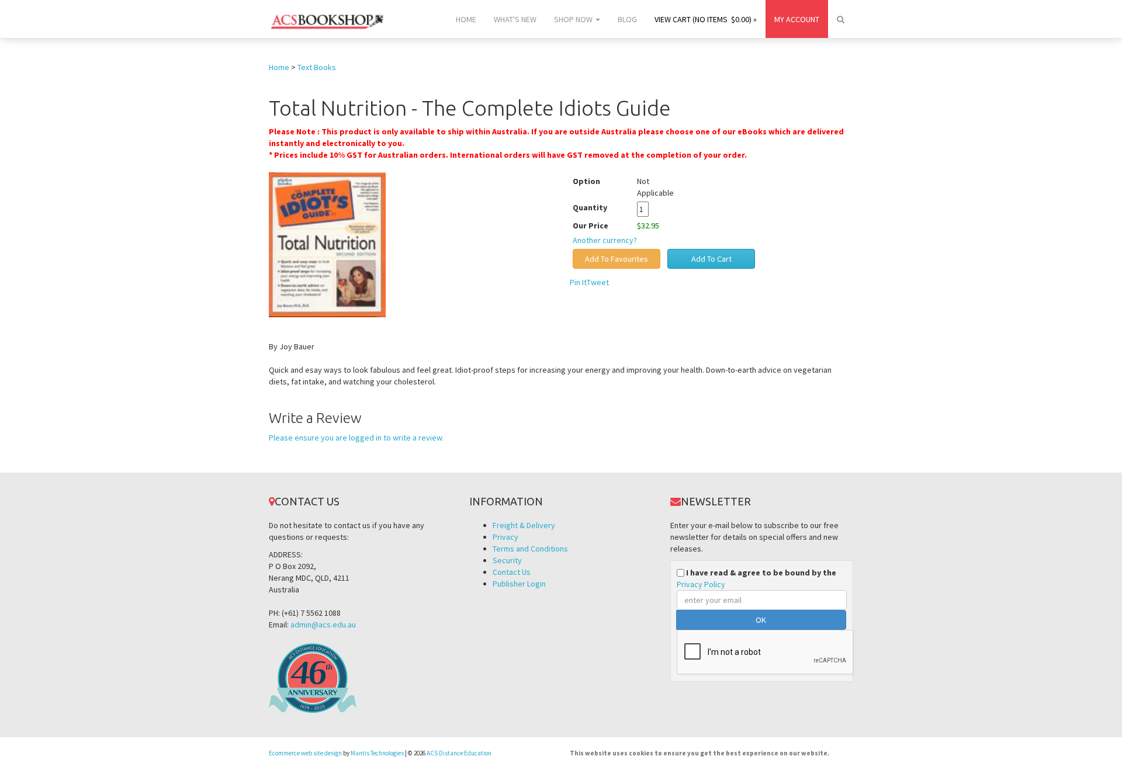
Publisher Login (519, 583)
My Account (796, 19)
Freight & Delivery (524, 525)
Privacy (505, 537)
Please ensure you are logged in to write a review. (356, 437)
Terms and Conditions (530, 548)
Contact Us (512, 572)
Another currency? (605, 240)
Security (507, 560)
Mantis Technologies (377, 753)
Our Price (590, 225)
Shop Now (574, 19)
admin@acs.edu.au (323, 624)
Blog (627, 19)
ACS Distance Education (459, 753)
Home (466, 19)
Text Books (316, 67)
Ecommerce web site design (305, 753)
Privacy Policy (701, 584)
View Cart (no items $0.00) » (705, 19)
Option (586, 181)
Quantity (599, 207)
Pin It (578, 282)
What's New (515, 19)
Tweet (598, 282)
